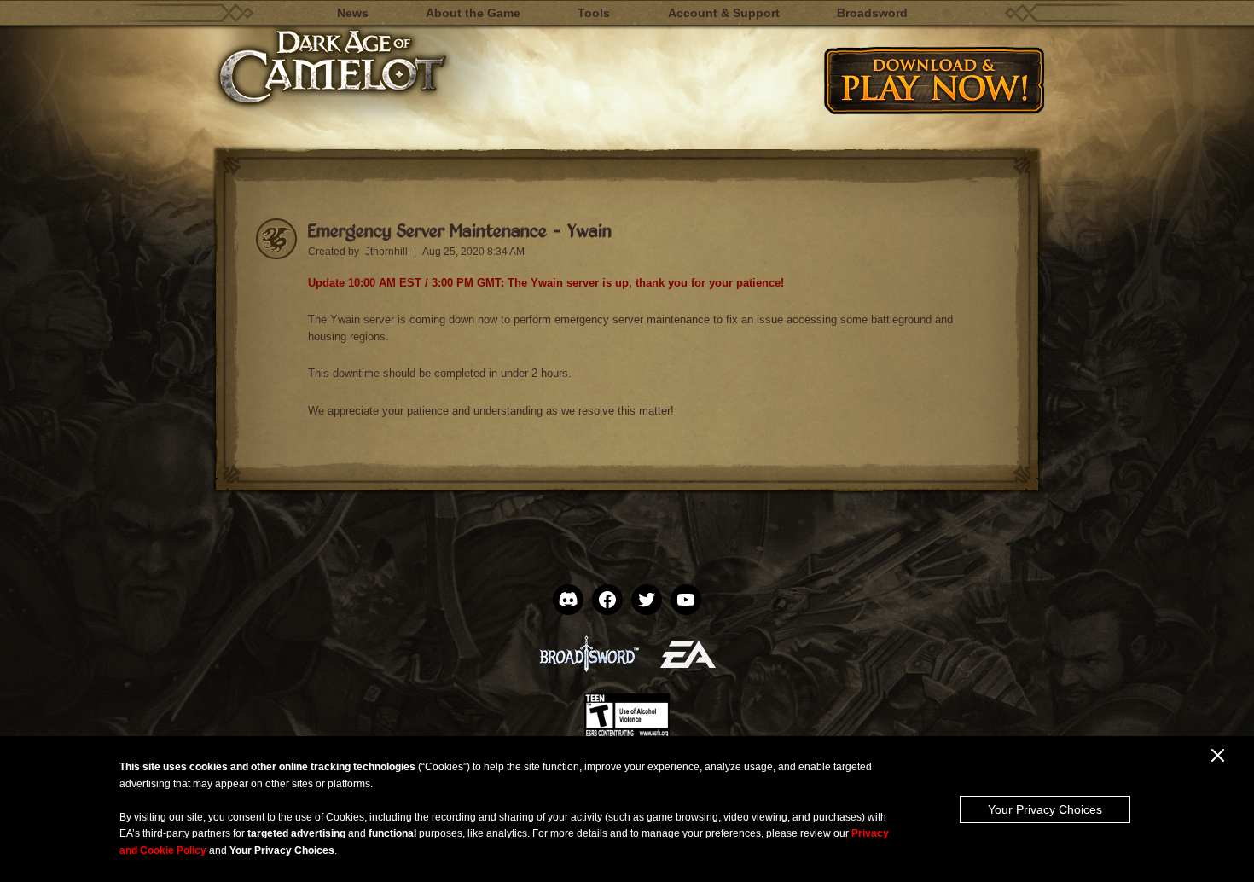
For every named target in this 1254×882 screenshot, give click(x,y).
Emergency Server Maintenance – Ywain (460, 229)
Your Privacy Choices (1045, 809)
